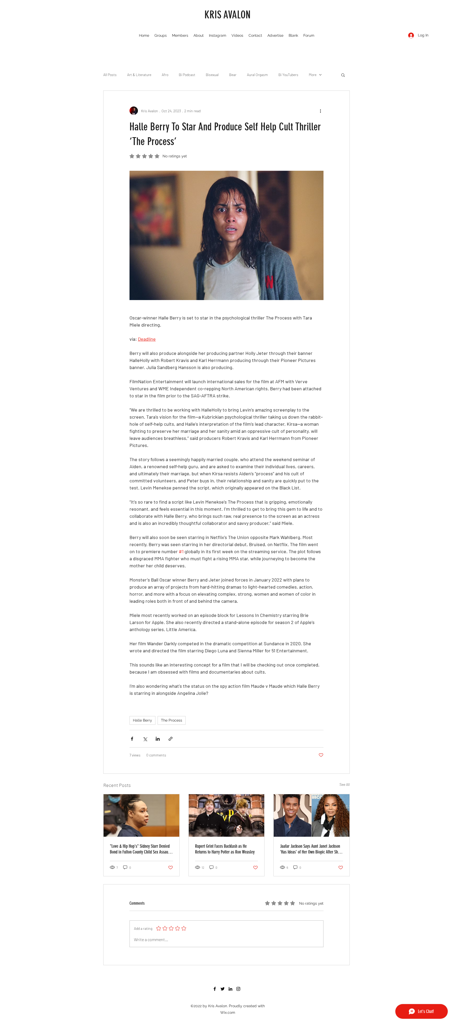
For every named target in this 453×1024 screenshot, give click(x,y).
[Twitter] (222, 988)
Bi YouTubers (288, 74)
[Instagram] (238, 988)
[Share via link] (170, 738)
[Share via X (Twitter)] (144, 738)
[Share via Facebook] (132, 738)
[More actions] (320, 111)
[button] (343, 75)
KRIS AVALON (227, 15)
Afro (165, 74)
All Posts (110, 74)
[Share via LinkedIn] (157, 738)
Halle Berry (142, 720)
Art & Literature (139, 74)
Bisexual (212, 74)
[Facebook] (214, 988)
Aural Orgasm (257, 74)
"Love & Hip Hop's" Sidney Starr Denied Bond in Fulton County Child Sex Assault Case (140, 849)
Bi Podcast (187, 74)
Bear (232, 74)
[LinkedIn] (230, 988)
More (312, 74)
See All (344, 784)
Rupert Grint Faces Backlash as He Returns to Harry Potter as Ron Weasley (225, 849)
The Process (171, 720)
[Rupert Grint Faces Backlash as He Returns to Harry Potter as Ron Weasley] (227, 815)
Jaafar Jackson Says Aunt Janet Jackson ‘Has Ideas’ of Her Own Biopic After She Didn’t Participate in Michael (310, 849)
